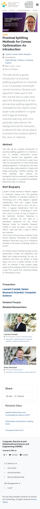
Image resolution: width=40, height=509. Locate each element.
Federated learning (19, 339)
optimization (9, 339)
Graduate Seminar (23, 10)
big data (27, 372)
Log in (9, 488)
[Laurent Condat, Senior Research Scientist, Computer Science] (20, 323)
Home (5, 10)
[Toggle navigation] (37, 4)
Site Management (11, 483)
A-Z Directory (9, 463)
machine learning (19, 372)
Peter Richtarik (10, 368)
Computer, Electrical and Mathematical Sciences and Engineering (29, 4)
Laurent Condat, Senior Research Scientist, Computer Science (19, 292)
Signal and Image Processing (21, 341)
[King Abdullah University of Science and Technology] (10, 4)
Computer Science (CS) (14, 430)
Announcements (13, 473)
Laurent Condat (11, 334)
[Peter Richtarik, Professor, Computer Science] (20, 355)
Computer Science (26, 336)
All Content (11, 468)
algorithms (33, 372)
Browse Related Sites (15, 477)
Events (12, 10)
